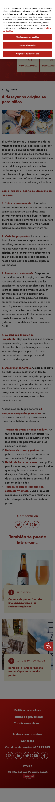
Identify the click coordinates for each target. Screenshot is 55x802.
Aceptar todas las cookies (27, 53)
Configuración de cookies (27, 37)
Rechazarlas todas (27, 45)
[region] (27, 29)
